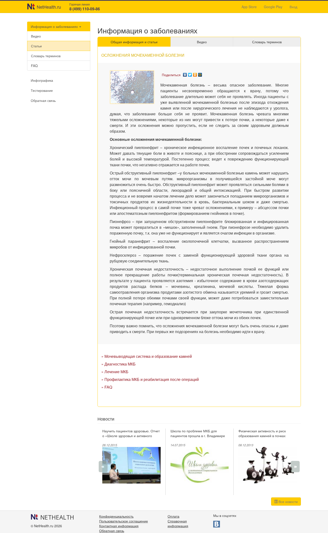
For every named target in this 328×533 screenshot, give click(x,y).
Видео (36, 36)
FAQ (34, 65)
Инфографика (42, 80)
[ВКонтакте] (185, 73)
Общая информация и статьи (134, 41)
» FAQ (106, 387)
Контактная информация (119, 525)
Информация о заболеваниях (55, 26)
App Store (249, 6)
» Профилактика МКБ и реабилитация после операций (150, 379)
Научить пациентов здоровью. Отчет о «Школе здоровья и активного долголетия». (131, 435)
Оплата (173, 516)
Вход (293, 6)
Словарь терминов (46, 55)
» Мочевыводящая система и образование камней (146, 356)
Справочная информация (178, 523)
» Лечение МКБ (114, 371)
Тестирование (42, 90)
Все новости (288, 501)
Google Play (273, 6)
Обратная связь (43, 100)
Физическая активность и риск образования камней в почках (262, 433)
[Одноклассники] (195, 73)
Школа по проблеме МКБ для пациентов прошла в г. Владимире (197, 433)
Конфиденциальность (116, 516)
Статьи (36, 45)
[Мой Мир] (200, 73)
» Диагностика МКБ (118, 364)
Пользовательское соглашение (123, 521)
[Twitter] (190, 73)
